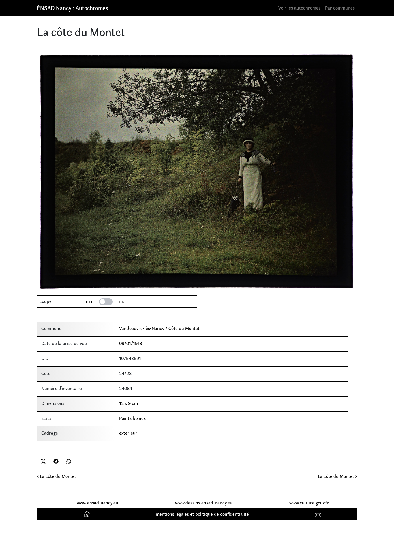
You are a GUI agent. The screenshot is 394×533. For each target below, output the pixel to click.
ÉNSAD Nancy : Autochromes (72, 8)
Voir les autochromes (299, 8)
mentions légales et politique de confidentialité (202, 514)
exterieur (128, 433)
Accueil (87, 514)
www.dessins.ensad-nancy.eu (203, 503)
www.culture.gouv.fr (309, 503)
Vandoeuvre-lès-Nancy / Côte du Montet (159, 328)
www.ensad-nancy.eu (97, 503)
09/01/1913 (130, 343)
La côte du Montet (57, 476)
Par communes (340, 8)
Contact (319, 514)
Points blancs (132, 418)
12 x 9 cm (128, 403)
